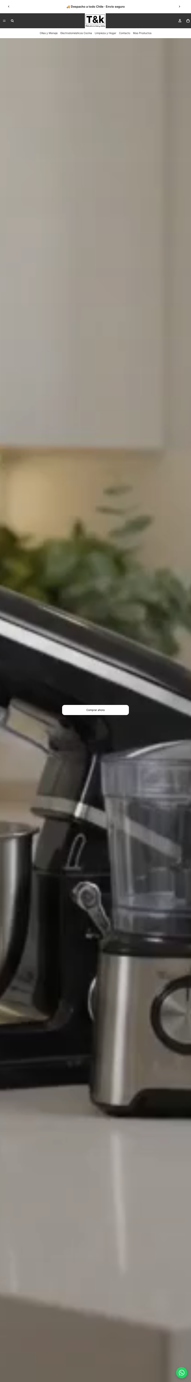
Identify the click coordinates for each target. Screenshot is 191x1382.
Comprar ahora (95, 709)
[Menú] (4, 20)
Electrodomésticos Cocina (76, 33)
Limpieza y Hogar (105, 33)
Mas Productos (142, 33)
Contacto (124, 33)
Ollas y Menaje (49, 33)
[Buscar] (12, 21)
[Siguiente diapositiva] (179, 6)
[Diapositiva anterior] (9, 6)
